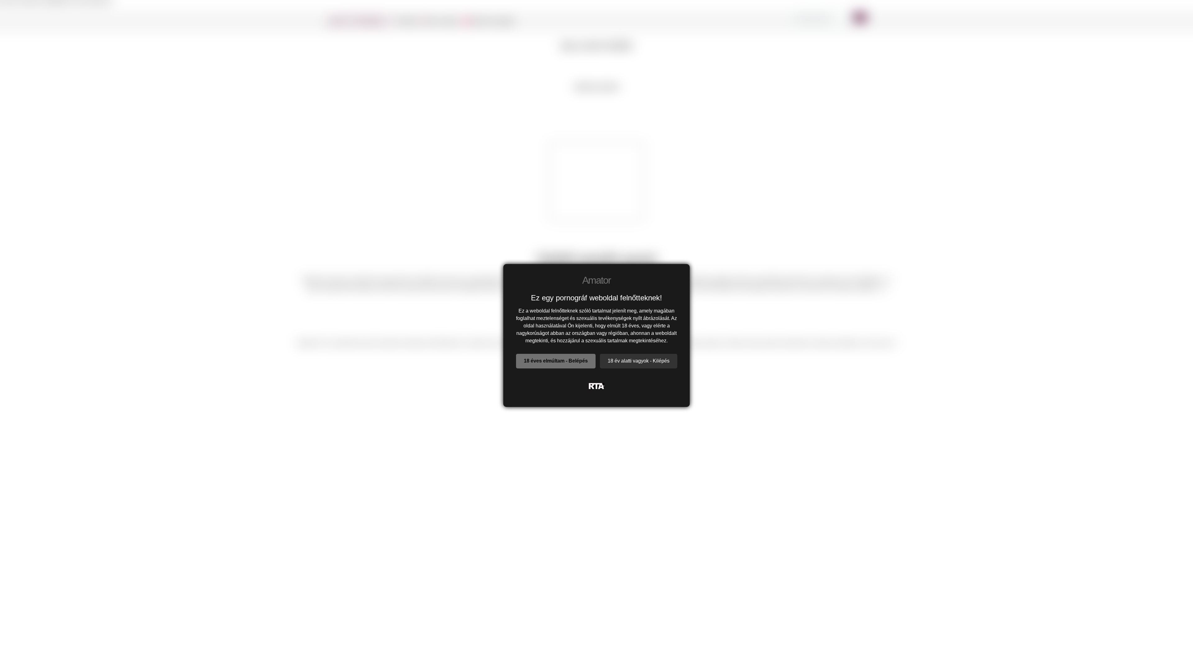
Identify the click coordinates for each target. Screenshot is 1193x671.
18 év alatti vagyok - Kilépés (639, 360)
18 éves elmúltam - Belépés (556, 360)
